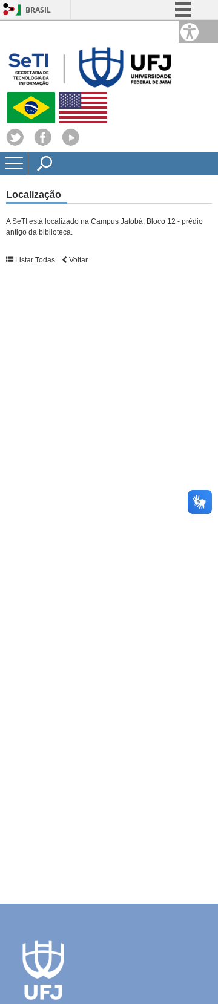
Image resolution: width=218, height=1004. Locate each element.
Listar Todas (34, 260)
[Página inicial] (91, 87)
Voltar (77, 260)
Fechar (180, 48)
